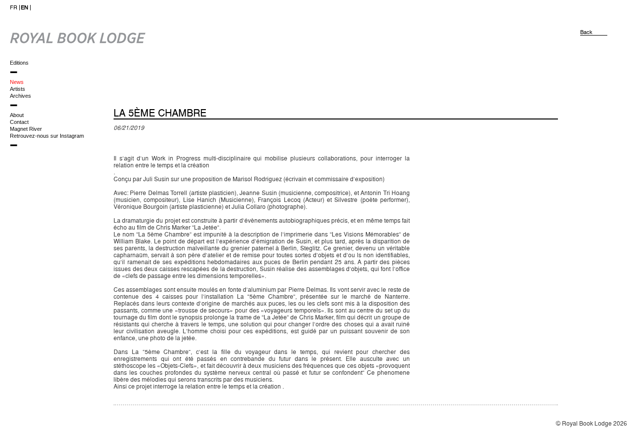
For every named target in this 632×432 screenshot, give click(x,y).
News (17, 82)
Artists (17, 89)
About (17, 115)
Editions (19, 63)
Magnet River (26, 129)
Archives (20, 96)
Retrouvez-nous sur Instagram (47, 136)
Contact (19, 122)
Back (586, 32)
